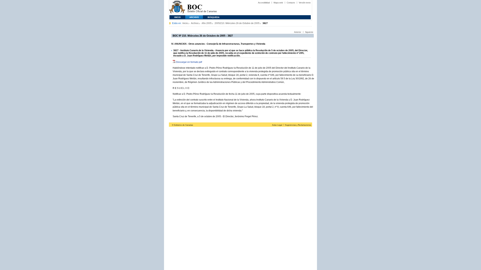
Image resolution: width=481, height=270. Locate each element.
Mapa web (278, 3)
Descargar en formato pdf (189, 62)
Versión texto (305, 3)
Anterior (297, 32)
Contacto (291, 3)
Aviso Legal (277, 125)
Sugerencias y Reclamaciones (298, 125)
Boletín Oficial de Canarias (202, 7)
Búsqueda (213, 17)
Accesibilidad (264, 3)
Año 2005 (207, 23)
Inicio (177, 17)
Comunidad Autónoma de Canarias (177, 7)
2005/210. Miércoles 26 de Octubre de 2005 (237, 23)
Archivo (194, 17)
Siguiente (309, 32)
